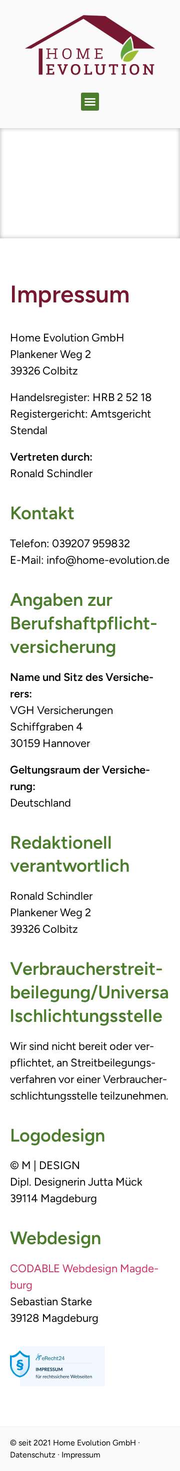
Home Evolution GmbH (94, 1442)
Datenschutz (33, 1454)
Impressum (81, 1454)
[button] (90, 102)
